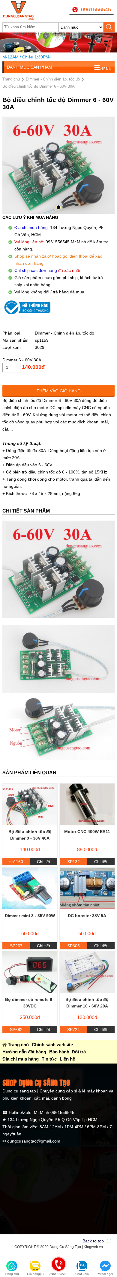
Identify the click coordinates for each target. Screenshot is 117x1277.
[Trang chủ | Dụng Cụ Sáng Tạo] (22, 10)
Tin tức (49, 1058)
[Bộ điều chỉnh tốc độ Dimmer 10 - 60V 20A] (87, 972)
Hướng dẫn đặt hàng (24, 1051)
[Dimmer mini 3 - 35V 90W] (29, 888)
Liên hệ (67, 1058)
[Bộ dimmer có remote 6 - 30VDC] (29, 972)
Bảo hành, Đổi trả (67, 1051)
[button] (58, 207)
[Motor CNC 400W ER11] (87, 804)
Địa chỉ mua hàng (20, 1058)
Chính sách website (52, 1044)
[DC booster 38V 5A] (87, 888)
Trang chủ (18, 1044)
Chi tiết (43, 861)
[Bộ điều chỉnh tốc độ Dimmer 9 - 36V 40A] (29, 804)
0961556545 (96, 10)
